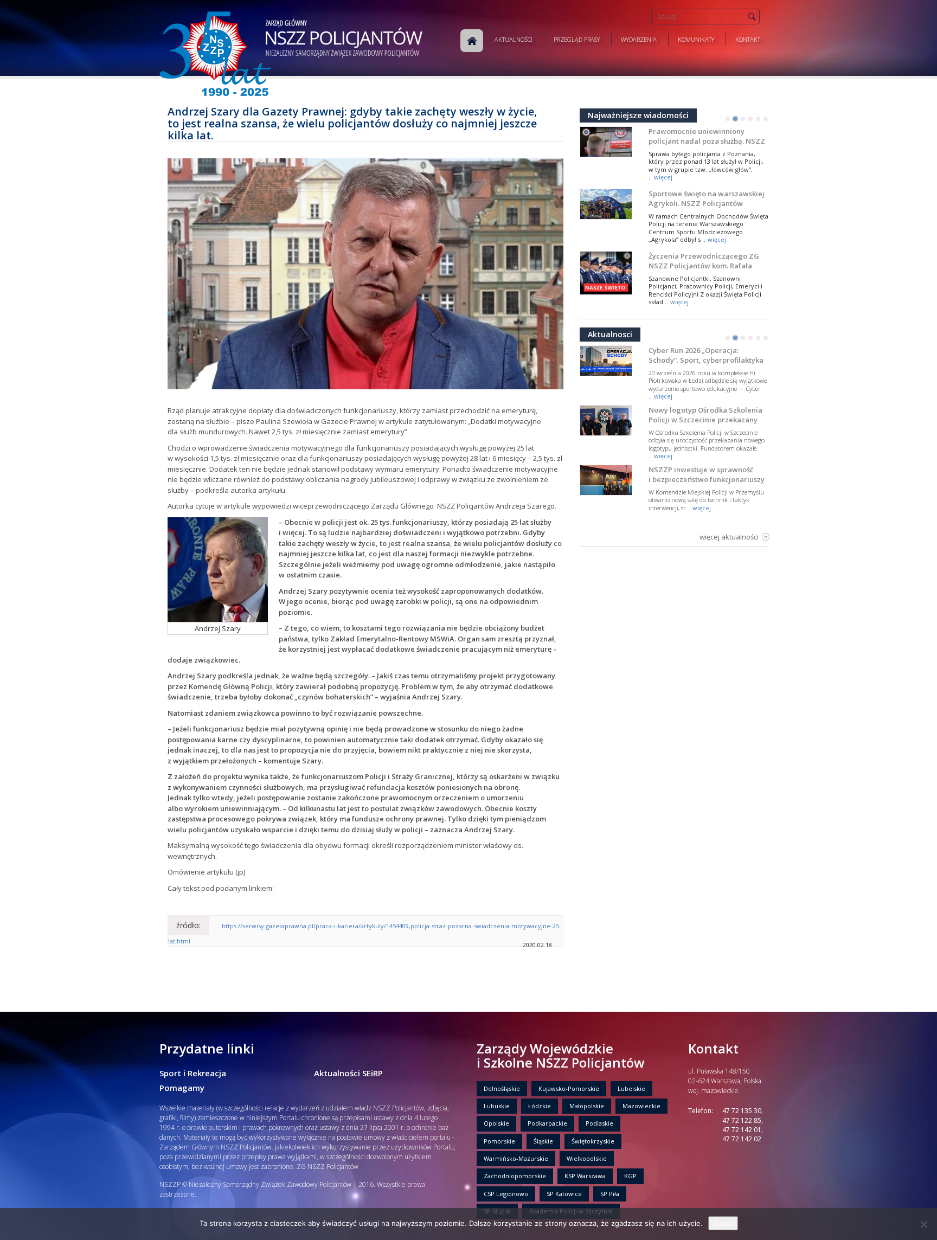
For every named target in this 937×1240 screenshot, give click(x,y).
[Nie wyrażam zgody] (923, 1224)
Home (471, 40)
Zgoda (723, 1223)
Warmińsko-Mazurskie (516, 1158)
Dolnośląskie (502, 1088)
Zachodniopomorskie (515, 1176)
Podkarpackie (547, 1123)
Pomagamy (181, 1087)
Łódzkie (539, 1106)
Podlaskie (599, 1123)
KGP (630, 1176)
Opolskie (496, 1123)
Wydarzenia (639, 39)
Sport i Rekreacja (192, 1073)
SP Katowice (564, 1194)
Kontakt (747, 39)
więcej (663, 177)
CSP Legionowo (506, 1194)
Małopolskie (586, 1106)
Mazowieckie (641, 1106)
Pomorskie (499, 1141)
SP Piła (609, 1194)
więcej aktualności (729, 537)
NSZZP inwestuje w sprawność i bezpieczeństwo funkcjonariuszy (707, 474)
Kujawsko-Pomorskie (568, 1088)
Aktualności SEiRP (348, 1073)
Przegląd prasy (577, 39)
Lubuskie (497, 1106)
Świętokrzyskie (593, 1141)
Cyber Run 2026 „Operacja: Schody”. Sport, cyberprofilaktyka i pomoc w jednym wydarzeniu (706, 360)
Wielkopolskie (587, 1158)
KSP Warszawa (585, 1176)
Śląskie (543, 1141)
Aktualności (513, 39)
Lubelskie (631, 1088)
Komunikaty (696, 39)
